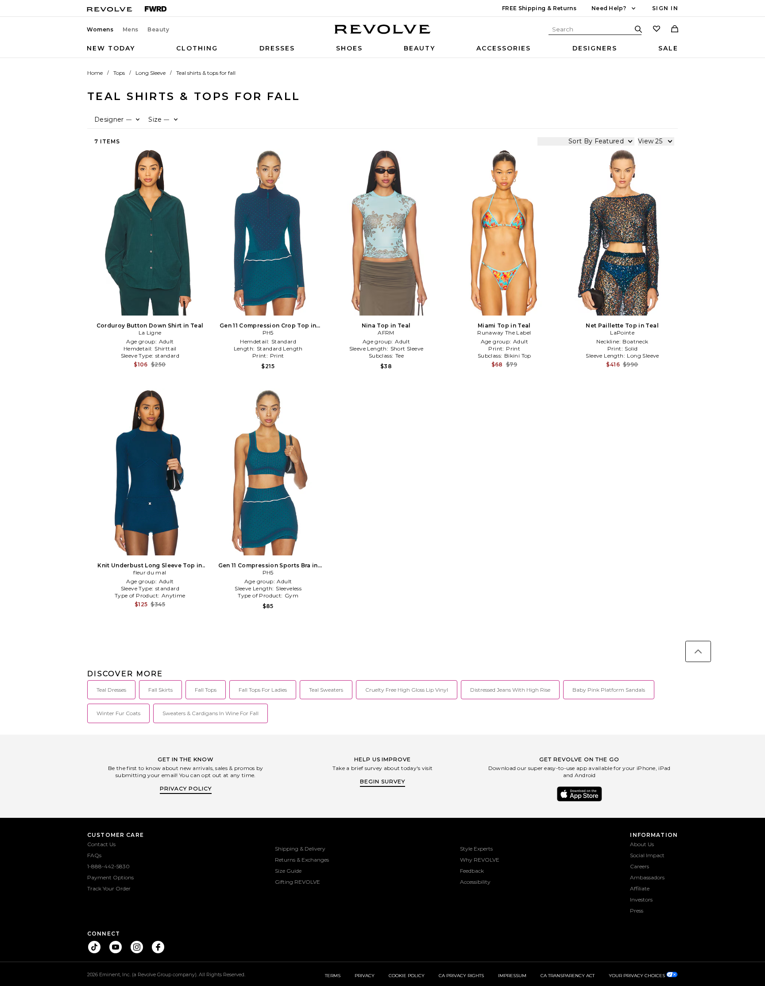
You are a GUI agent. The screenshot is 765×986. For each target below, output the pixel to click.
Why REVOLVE (479, 859)
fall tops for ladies (263, 689)
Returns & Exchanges (302, 859)
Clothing (197, 48)
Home (95, 72)
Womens (100, 30)
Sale (668, 48)
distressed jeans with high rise (510, 689)
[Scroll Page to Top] (698, 651)
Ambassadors (647, 877)
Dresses (277, 48)
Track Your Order (109, 888)
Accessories (503, 48)
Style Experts (476, 848)
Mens (131, 30)
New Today (111, 48)
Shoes (349, 48)
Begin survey (382, 781)
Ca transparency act (568, 975)
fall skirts (160, 689)
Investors (641, 899)
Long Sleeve (150, 72)
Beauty (158, 30)
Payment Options (110, 877)
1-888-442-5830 (108, 866)
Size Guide (288, 870)
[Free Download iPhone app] (579, 801)
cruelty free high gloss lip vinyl (406, 689)
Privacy (365, 975)
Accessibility (475, 881)
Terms (332, 975)
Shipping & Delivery (300, 848)
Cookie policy (407, 975)
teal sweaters (326, 689)
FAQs (94, 855)
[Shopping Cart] (674, 29)
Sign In (665, 8)
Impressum (512, 975)
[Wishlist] (656, 29)
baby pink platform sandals (608, 689)
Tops (119, 72)
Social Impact (647, 855)
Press (636, 910)
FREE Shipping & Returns (539, 8)
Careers (639, 866)
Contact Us (101, 844)
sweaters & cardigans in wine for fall (210, 713)
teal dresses (111, 689)
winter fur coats (118, 713)
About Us (642, 844)
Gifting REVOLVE (297, 881)
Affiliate (639, 888)
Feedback (472, 870)
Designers (594, 48)
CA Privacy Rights (461, 975)
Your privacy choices (637, 975)
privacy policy (186, 788)
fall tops (205, 689)
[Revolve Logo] (383, 34)
